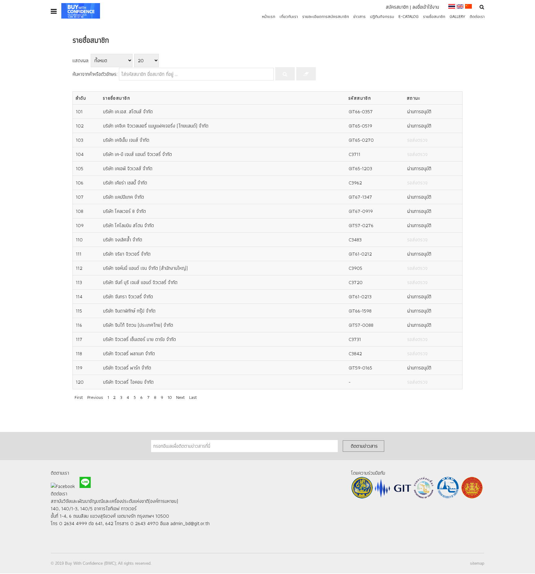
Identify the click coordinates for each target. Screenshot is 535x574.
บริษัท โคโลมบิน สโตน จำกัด (128, 225)
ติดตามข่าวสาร (364, 446)
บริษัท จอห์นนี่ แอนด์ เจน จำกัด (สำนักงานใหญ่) (145, 268)
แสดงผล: (80, 60)
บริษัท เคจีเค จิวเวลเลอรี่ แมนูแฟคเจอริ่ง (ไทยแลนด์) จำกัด (155, 126)
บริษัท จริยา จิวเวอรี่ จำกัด (126, 254)
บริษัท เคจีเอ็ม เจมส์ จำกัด (126, 140)
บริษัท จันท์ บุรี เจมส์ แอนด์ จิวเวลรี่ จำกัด (140, 282)
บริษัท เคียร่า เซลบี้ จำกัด (125, 183)
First (79, 397)
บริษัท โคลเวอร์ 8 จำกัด (124, 211)
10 (169, 397)
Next (180, 397)
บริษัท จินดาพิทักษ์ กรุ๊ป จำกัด (129, 311)
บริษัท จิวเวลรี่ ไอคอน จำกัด (128, 382)
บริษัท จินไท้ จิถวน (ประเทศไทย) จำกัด (138, 325)
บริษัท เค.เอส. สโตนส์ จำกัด (128, 111)
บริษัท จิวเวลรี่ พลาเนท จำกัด (129, 353)
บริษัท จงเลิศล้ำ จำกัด (122, 240)
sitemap (477, 563)
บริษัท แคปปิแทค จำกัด (123, 197)
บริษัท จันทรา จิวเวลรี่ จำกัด (128, 296)
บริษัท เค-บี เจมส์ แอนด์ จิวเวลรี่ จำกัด (137, 154)
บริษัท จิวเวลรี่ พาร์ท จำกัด (127, 368)
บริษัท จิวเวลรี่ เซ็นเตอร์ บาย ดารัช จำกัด (139, 339)
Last (193, 397)
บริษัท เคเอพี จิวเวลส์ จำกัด (127, 168)
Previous (95, 397)
